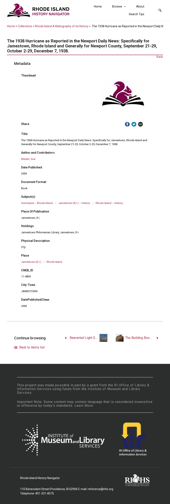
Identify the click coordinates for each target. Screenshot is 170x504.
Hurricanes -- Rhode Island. (37, 203)
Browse (117, 6)
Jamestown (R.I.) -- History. (74, 203)
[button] (160, 10)
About (140, 6)
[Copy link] (140, 124)
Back (160, 56)
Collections (25, 26)
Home (98, 6)
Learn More (83, 406)
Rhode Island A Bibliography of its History (61, 26)
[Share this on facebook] (127, 124)
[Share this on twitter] (133, 124)
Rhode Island (54, 261)
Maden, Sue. (28, 159)
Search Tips (136, 14)
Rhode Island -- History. (109, 203)
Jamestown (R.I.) (31, 261)
